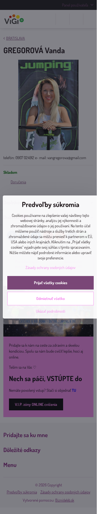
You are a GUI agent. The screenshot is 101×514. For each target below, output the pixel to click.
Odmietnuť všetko (50, 298)
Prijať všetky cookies (50, 282)
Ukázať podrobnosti (50, 311)
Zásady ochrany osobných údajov (50, 267)
